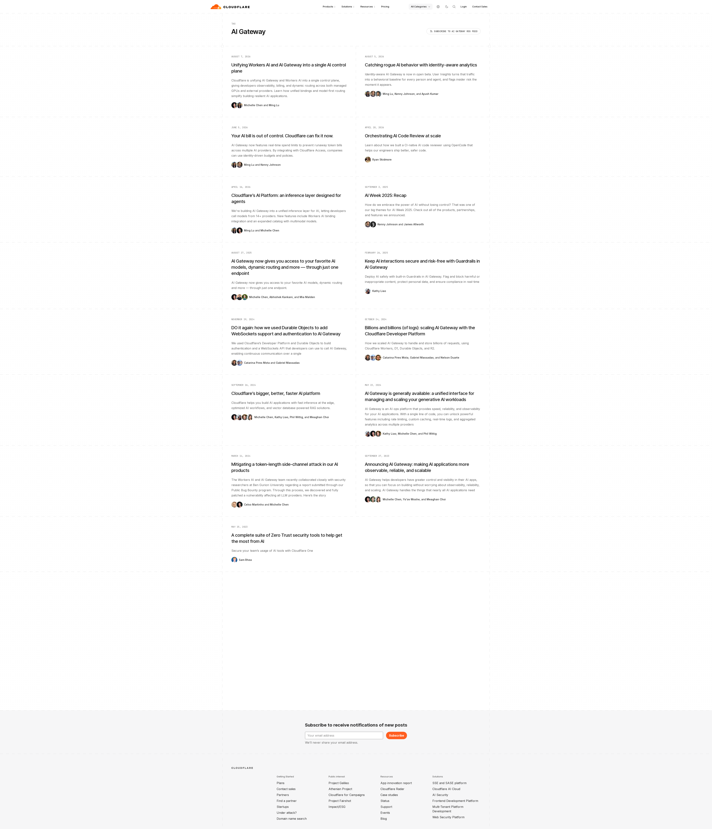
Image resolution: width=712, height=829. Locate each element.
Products (328, 6)
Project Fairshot (340, 801)
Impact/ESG (337, 807)
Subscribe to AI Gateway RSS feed (455, 31)
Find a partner (287, 801)
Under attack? (287, 813)
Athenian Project (340, 789)
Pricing (385, 6)
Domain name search (292, 818)
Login (464, 6)
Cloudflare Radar (392, 789)
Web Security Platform (448, 817)
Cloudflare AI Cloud (446, 789)
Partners (283, 795)
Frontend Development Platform (455, 801)
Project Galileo (339, 783)
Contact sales (286, 789)
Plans (280, 783)
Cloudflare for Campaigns (347, 795)
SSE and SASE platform (449, 783)
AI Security (440, 795)
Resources (366, 6)
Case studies (389, 795)
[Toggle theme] (447, 7)
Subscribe (396, 735)
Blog (383, 818)
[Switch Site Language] (438, 6)
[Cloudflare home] (230, 6)
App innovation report (396, 783)
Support (386, 807)
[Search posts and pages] (454, 7)
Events (385, 813)
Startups (283, 807)
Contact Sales (479, 6)
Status (384, 801)
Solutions (347, 6)
